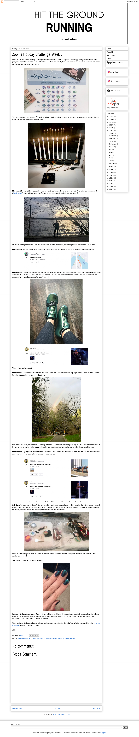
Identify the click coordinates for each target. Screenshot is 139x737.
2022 (111, 128)
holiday (27, 638)
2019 (111, 170)
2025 (111, 119)
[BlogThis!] (32, 635)
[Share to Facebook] (36, 635)
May (110, 155)
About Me (110, 52)
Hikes (109, 58)
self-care (53, 638)
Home (57, 708)
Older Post (96, 708)
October (111, 141)
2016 (111, 178)
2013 (111, 186)
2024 (111, 122)
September (113, 144)
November (112, 138)
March (111, 160)
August (111, 147)
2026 (111, 116)
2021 (111, 130)
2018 (111, 172)
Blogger (103, 733)
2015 (111, 181)
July (110, 149)
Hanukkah (21, 638)
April (110, 158)
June (110, 152)
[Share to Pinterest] (38, 635)
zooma (59, 638)
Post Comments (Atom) (61, 714)
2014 (111, 183)
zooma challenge (69, 638)
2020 (111, 133)
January (111, 166)
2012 (111, 189)
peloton (47, 638)
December (112, 136)
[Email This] (30, 635)
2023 (111, 125)
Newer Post (17, 708)
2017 (111, 175)
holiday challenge (37, 638)
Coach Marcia (17, 193)
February (112, 163)
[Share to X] (34, 635)
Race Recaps (111, 55)
